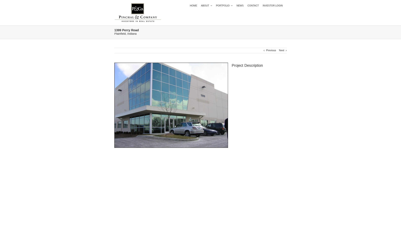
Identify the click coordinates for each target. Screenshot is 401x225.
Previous (271, 50)
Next (281, 50)
